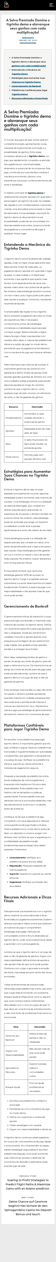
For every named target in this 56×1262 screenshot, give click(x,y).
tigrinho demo (35, 193)
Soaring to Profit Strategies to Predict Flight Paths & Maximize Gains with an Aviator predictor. (28, 1184)
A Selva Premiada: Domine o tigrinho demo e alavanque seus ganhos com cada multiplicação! (29, 61)
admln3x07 (28, 38)
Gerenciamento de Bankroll (26, 86)
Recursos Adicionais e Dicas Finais (30, 98)
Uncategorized (28, 43)
